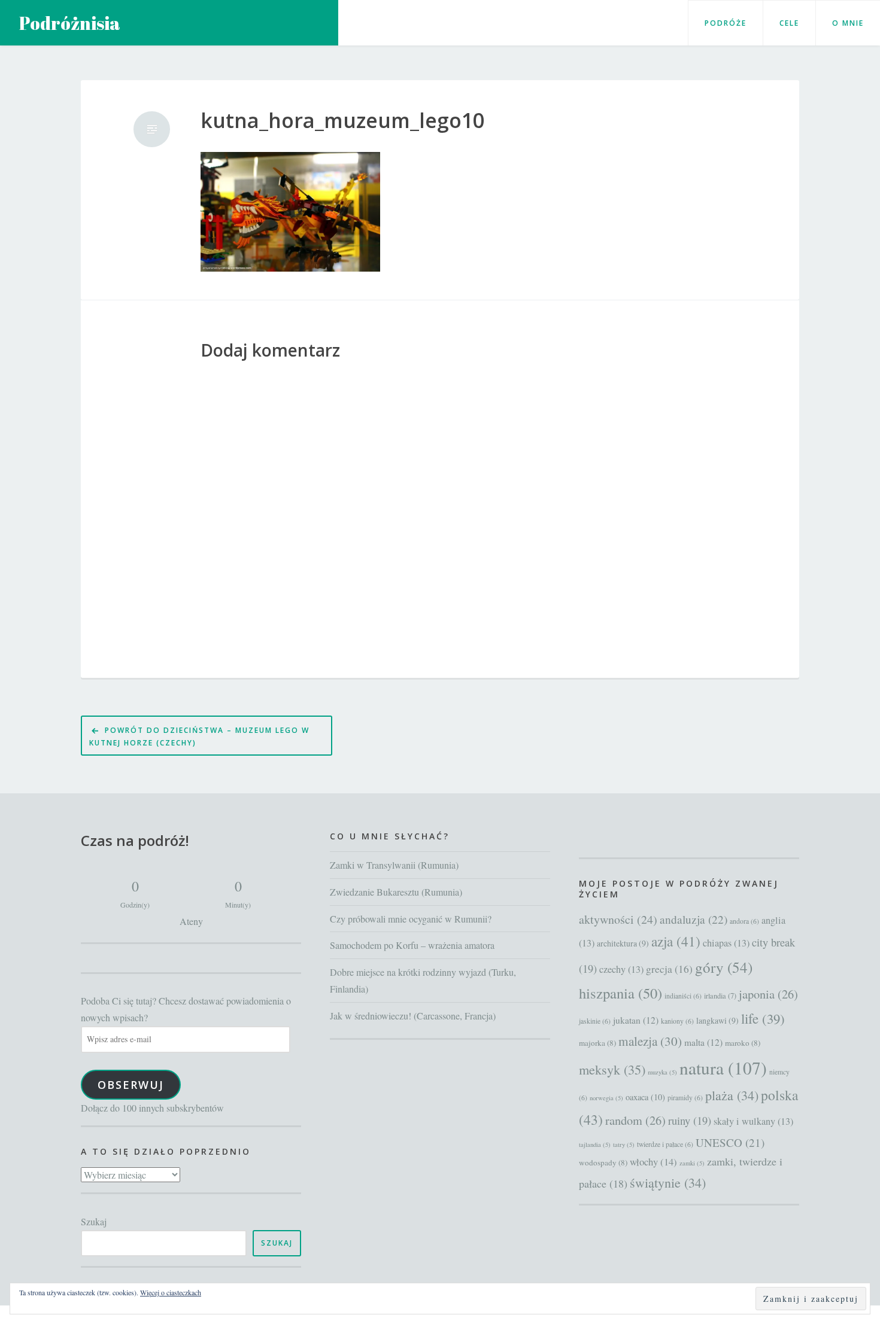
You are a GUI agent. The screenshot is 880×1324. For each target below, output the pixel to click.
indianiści (683, 995)
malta (703, 1042)
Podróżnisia (69, 23)
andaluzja (693, 919)
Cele (789, 23)
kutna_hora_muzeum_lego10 (342, 120)
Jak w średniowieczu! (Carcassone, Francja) (413, 1015)
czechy (621, 969)
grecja (669, 969)
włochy (653, 1161)
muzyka (662, 1072)
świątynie (668, 1182)
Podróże (726, 23)
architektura (623, 943)
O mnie (848, 23)
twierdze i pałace (665, 1144)
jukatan (636, 1020)
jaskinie (595, 1020)
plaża (731, 1095)
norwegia (606, 1098)
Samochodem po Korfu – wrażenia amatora (412, 945)
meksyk (612, 1069)
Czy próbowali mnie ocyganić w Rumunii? (410, 918)
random (635, 1120)
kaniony (677, 1020)
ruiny (689, 1120)
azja (675, 941)
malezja (650, 1041)
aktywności (618, 919)
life (763, 1018)
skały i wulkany (753, 1121)
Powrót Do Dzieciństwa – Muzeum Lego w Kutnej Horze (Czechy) (199, 736)
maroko (742, 1042)
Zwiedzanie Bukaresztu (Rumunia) (396, 891)
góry (723, 967)
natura (723, 1067)
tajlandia (595, 1144)
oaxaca (645, 1097)
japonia (768, 994)
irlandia (720, 995)
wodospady (603, 1162)
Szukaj (94, 1221)
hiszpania (620, 993)
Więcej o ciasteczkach (170, 1292)
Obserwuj (131, 1085)
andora (744, 921)
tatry (624, 1144)
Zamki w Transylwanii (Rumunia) (394, 865)
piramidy (685, 1097)
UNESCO (730, 1142)
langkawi (717, 1020)
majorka (597, 1042)
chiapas (726, 942)
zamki (692, 1163)
